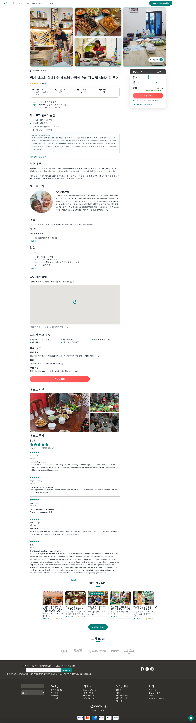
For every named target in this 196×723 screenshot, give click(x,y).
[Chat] (191, 718)
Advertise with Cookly (156, 698)
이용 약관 (120, 701)
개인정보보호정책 (78, 674)
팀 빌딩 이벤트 (154, 693)
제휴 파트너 (88, 693)
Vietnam (36, 71)
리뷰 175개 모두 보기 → (39, 157)
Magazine (54, 695)
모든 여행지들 (56, 690)
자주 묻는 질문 (122, 695)
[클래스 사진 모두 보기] (51, 37)
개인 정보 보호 (122, 698)
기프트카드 (55, 698)
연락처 (118, 690)
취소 (118, 693)
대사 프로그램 (89, 695)
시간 (137, 77)
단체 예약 (152, 690)
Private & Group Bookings (160, 3)
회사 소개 (54, 693)
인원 (137, 82)
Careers (151, 695)
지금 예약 (148, 95)
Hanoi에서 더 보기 (98, 627)
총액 (135, 88)
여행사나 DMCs (89, 698)
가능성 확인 (60, 379)
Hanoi (43, 71)
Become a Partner (90, 690)
